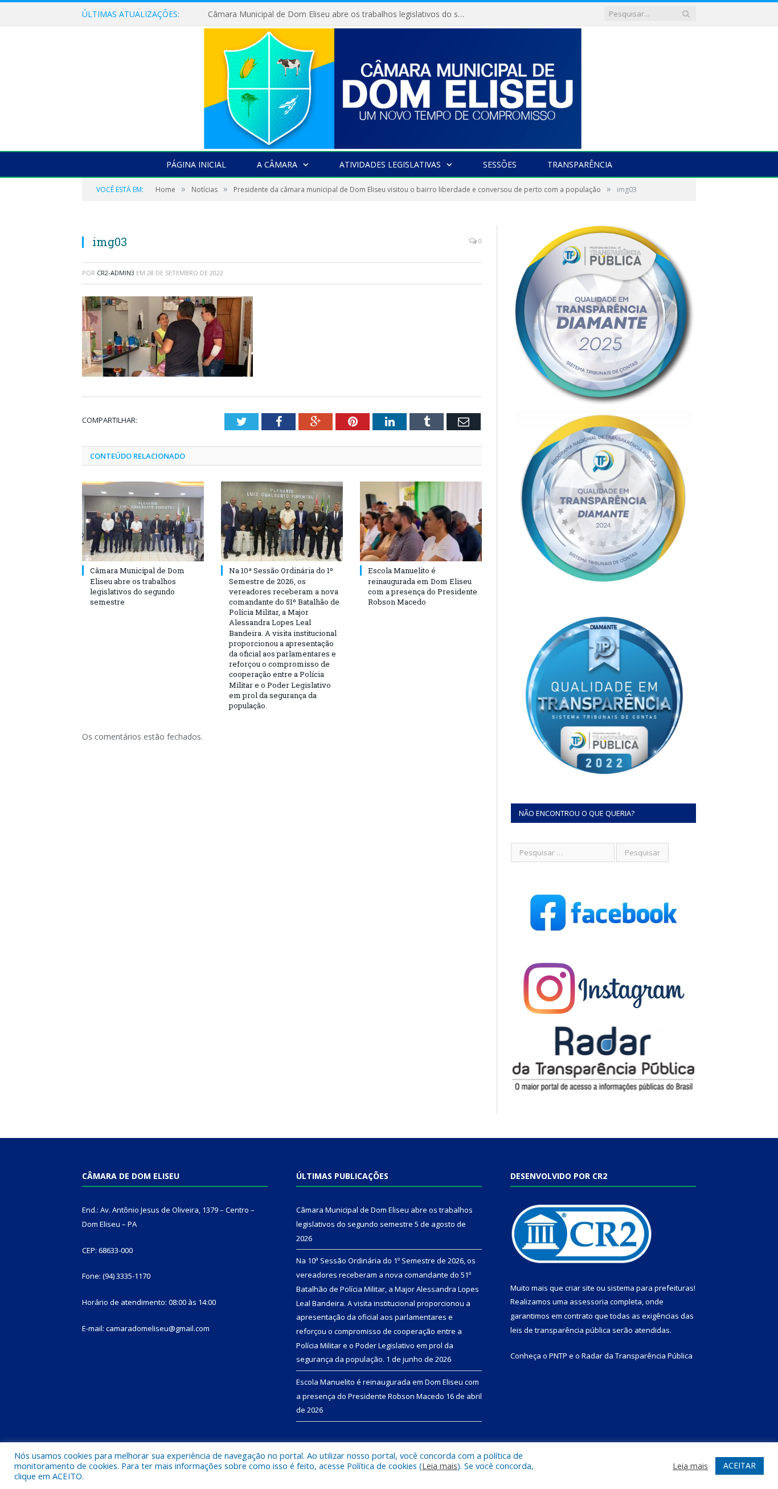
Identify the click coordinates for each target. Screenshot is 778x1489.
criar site (580, 1288)
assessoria (589, 1301)
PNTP (558, 1356)
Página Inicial (196, 164)
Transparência (579, 164)
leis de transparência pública (560, 1330)
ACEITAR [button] (739, 1465)
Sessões (500, 164)
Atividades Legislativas (390, 164)
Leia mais (439, 1466)
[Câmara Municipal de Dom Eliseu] (389, 85)
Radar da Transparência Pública (637, 1356)
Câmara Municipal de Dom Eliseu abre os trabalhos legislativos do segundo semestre (137, 586)
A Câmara (277, 164)
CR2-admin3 (115, 272)
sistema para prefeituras (650, 1288)
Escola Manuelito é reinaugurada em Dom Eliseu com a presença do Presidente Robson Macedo (422, 586)
